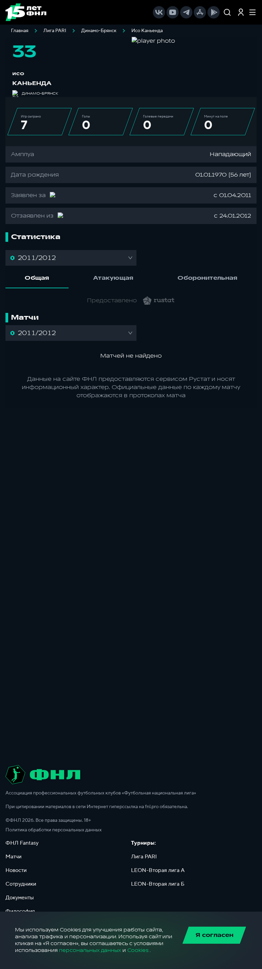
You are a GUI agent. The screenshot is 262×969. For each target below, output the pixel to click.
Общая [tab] (37, 278)
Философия (20, 911)
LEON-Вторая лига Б (158, 884)
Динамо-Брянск (98, 31)
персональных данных (90, 950)
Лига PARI (54, 31)
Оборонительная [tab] (207, 278)
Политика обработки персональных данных (53, 830)
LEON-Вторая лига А (158, 870)
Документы (19, 897)
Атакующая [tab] (113, 278)
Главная (19, 31)
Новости (16, 870)
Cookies (137, 950)
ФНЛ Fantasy (22, 843)
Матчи (13, 856)
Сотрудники (20, 884)
